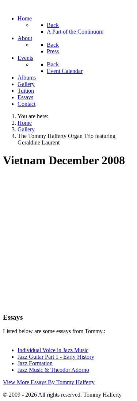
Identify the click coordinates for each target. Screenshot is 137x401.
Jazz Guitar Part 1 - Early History (56, 357)
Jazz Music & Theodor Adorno (53, 370)
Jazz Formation (35, 363)
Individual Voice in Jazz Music (53, 350)
